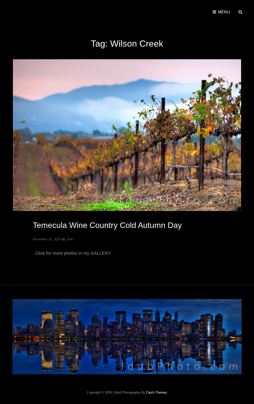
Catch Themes (156, 392)
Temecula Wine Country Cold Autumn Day (107, 225)
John (69, 239)
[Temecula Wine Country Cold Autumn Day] (127, 135)
